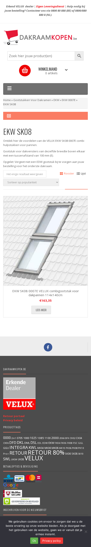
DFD (12, 442)
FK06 (63, 442)
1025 (33, 438)
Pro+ (6, 453)
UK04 (14, 459)
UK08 (21, 459)
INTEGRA (19, 447)
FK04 (57, 443)
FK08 (69, 442)
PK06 (68, 448)
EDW (45, 442)
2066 (62, 438)
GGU (6, 448)
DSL (33, 442)
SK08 (74, 453)
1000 (26, 438)
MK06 (47, 448)
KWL (33, 447)
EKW (56, 100)
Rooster (69, 173)
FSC (75, 442)
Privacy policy (51, 540)
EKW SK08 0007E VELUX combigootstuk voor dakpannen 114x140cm (45, 293)
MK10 (62, 448)
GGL (80, 442)
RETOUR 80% (46, 452)
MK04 (40, 448)
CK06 (6, 443)
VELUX (34, 458)
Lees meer (41, 310)
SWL (6, 458)
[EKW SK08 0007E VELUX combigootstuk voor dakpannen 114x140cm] (45, 241)
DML (27, 443)
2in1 (13, 438)
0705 (20, 438)
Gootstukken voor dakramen (32, 100)
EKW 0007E (69, 100)
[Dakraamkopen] (45, 37)
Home (7, 100)
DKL (20, 442)
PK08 (74, 448)
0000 (7, 437)
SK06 (68, 453)
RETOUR (18, 453)
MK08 (55, 448)
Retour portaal (14, 416)
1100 (48, 438)
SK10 (80, 453)
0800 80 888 (58, 10)
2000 (55, 438)
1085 (40, 438)
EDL (39, 443)
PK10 (81, 448)
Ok (34, 540)
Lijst (83, 173)
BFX (67, 438)
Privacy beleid (13, 420)
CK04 (79, 438)
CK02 (72, 438)
